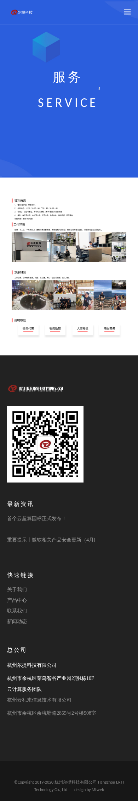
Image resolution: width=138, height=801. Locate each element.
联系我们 (17, 611)
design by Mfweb (89, 790)
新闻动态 (17, 622)
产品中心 (17, 600)
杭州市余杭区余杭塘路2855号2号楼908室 (51, 713)
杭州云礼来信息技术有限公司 (39, 700)
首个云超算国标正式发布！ (37, 519)
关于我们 (17, 590)
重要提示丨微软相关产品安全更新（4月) (51, 540)
